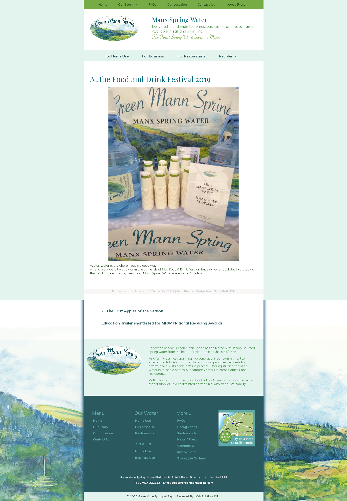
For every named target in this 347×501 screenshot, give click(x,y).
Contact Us (206, 4)
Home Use (143, 420)
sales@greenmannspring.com (192, 482)
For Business (153, 56)
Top (338, 492)
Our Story (100, 427)
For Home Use (116, 56)
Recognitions (187, 427)
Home (102, 4)
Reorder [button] (226, 56)
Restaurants (144, 433)
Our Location (177, 4)
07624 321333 (150, 482)
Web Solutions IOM (207, 496)
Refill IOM (228, 291)
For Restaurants (191, 56)
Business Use (145, 427)
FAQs (152, 4)
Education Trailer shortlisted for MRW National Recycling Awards (164, 323)
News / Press (235, 4)
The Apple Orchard (191, 458)
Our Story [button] (125, 4)
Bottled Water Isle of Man (202, 291)
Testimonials (187, 433)
